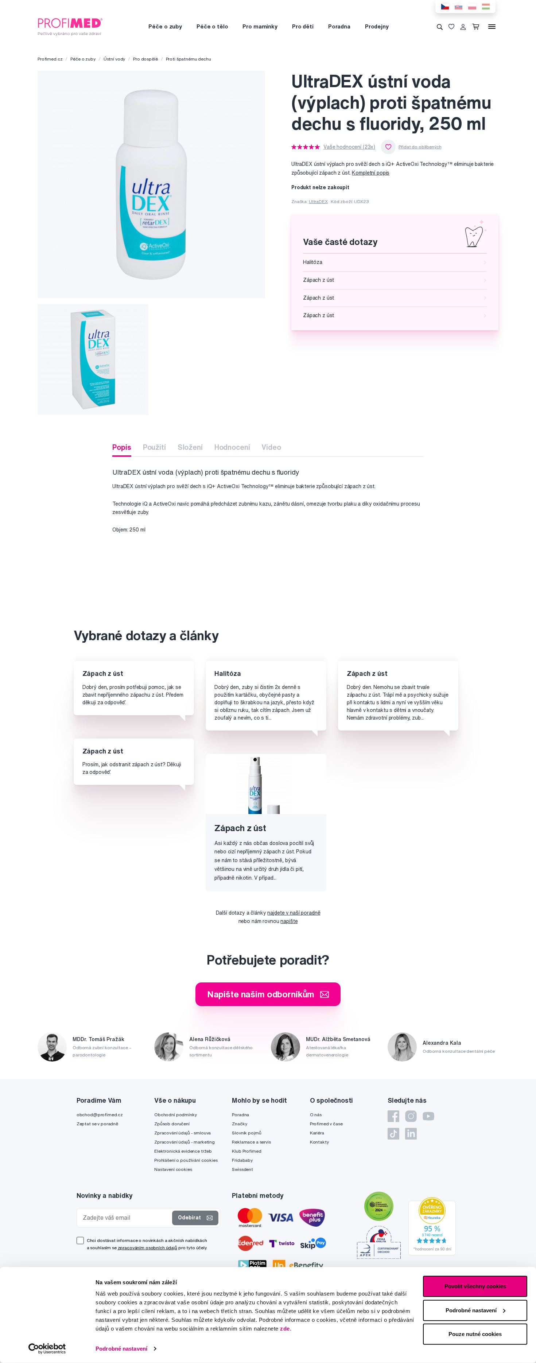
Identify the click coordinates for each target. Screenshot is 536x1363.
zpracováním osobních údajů (147, 1247)
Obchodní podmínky (175, 1114)
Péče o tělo (212, 26)
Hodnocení (232, 447)
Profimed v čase (326, 1123)
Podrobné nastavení (121, 1349)
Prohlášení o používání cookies (186, 1160)
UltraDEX (318, 201)
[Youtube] (428, 1116)
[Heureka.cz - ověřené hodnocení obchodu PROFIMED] (432, 1225)
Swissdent (242, 1169)
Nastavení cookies (173, 1169)
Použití (154, 447)
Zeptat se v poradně (97, 1123)
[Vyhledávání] (439, 26)
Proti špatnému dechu (188, 59)
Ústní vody (114, 59)
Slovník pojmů (246, 1132)
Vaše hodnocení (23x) (349, 146)
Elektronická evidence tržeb (183, 1151)
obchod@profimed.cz (100, 1114)
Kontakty (319, 1142)
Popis (121, 447)
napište (289, 921)
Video (271, 447)
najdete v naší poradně (293, 912)
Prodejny (377, 26)
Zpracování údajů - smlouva (182, 1132)
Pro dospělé (145, 59)
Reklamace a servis (251, 1142)
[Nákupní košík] (477, 26)
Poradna (339, 26)
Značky (239, 1123)
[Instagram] (411, 1116)
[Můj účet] (463, 26)
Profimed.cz (50, 59)
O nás (316, 1114)
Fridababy (242, 1160)
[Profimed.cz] (70, 26)
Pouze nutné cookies (475, 1334)
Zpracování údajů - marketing (184, 1142)
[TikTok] (393, 1134)
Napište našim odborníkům (261, 994)
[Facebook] (393, 1116)
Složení (190, 447)
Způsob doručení (172, 1123)
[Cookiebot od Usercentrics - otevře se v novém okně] (47, 1348)
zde (285, 1328)
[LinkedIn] (411, 1134)
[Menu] (492, 26)
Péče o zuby (165, 26)
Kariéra (317, 1132)
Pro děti (303, 26)
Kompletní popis (370, 172)
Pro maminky (259, 26)
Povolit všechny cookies (475, 1286)
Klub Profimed (246, 1151)
